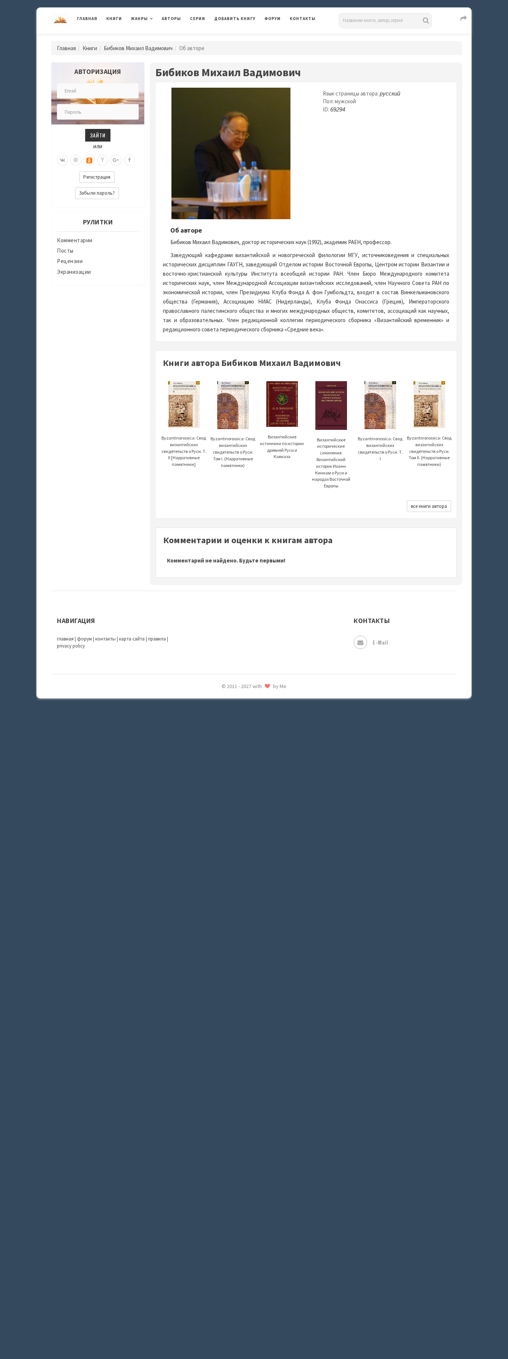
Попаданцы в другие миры (249, 984)
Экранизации (74, 271)
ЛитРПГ (224, 802)
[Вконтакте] (62, 160)
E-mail (380, 642)
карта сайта (132, 639)
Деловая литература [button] (157, 37)
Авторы (171, 18)
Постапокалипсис (238, 1001)
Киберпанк (228, 752)
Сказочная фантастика (244, 1068)
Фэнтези (226, 1234)
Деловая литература (241, 37)
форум (84, 639)
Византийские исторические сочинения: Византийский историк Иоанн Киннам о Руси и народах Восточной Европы (331, 463)
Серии (197, 18)
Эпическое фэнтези (240, 1284)
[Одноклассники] (89, 160)
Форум (272, 18)
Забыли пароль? (97, 193)
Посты (65, 250)
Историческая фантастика (249, 719)
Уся (219, 1217)
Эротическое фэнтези (243, 1317)
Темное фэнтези (236, 1167)
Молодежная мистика (243, 902)
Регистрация (96, 177)
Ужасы (223, 1200)
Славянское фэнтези (242, 1084)
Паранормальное (236, 951)
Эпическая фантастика (244, 1267)
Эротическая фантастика (248, 1300)
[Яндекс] (102, 160)
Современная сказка (241, 1117)
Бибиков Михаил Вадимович (138, 48)
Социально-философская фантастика (264, 1134)
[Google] (116, 160)
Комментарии (75, 240)
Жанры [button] (139, 18)
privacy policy (71, 646)
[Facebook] (129, 160)
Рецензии (70, 261)
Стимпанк (228, 1151)
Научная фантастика (241, 918)
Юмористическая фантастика (253, 1333)
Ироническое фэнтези (243, 702)
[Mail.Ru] (75, 160)
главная (65, 639)
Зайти (98, 135)
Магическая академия (243, 835)
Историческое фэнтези (245, 736)
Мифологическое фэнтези (249, 885)
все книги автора (429, 506)
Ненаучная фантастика (244, 935)
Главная (87, 18)
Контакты (303, 18)
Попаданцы (230, 968)
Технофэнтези (233, 1184)
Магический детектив (243, 851)
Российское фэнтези (242, 1051)
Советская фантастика (244, 1101)
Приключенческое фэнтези (250, 1018)
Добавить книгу (234, 18)
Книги (114, 18)
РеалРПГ (225, 1034)
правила (157, 639)
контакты (105, 639)
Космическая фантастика (248, 769)
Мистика (226, 868)
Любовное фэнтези (239, 818)
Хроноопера (230, 1250)
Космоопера (230, 785)
